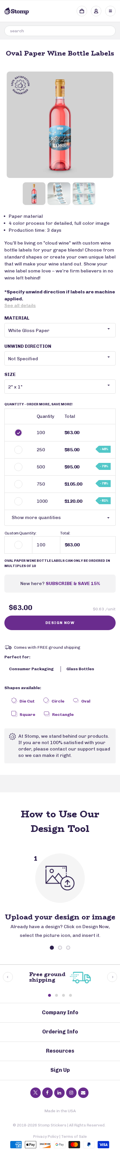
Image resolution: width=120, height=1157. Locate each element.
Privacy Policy (46, 1136)
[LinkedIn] (59, 1093)
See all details (20, 305)
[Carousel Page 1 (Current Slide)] (52, 948)
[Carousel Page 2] (60, 948)
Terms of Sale (74, 1136)
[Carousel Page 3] (68, 948)
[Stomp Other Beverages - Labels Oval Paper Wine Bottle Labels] (60, 125)
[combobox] (60, 31)
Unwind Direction (27, 346)
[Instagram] (71, 1093)
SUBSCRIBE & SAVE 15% (73, 583)
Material (16, 318)
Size (10, 374)
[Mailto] (83, 1093)
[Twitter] (35, 1093)
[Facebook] (47, 1093)
